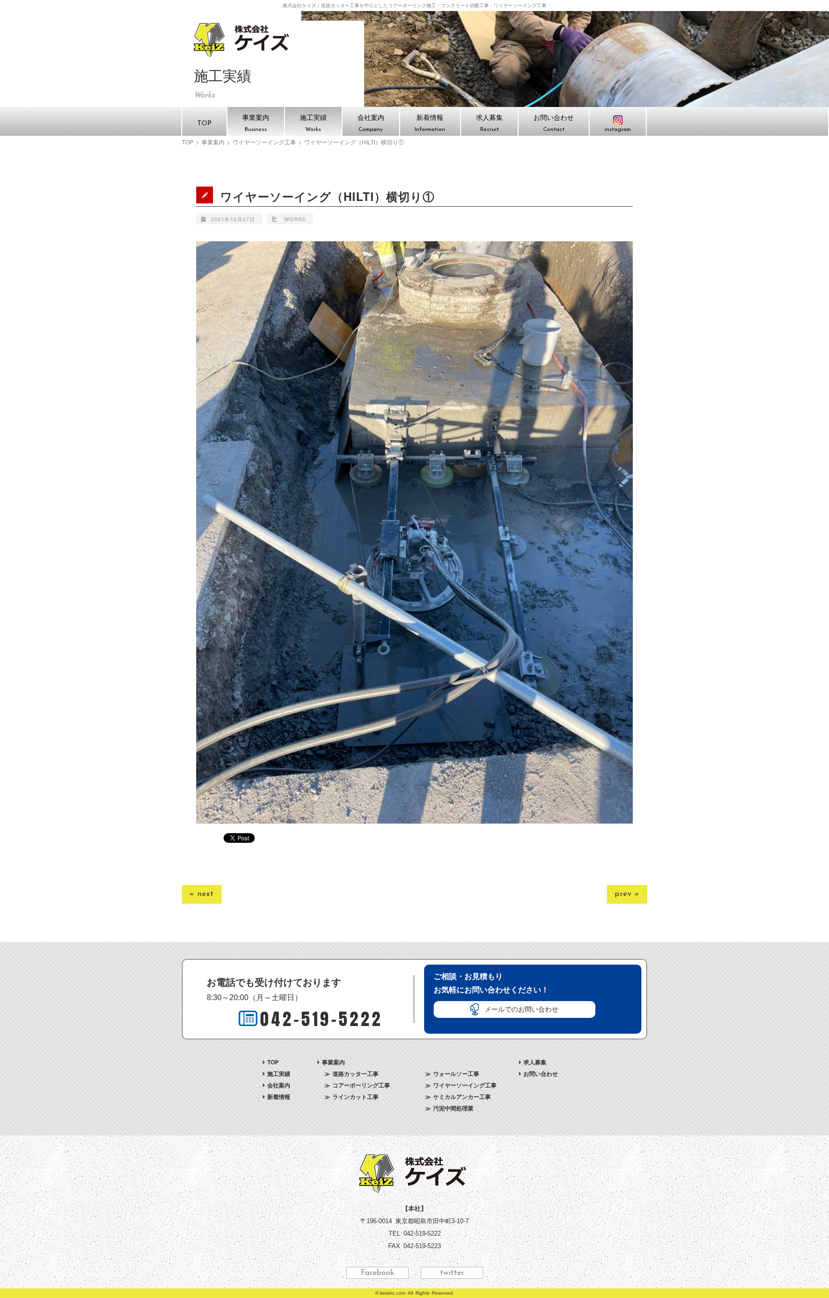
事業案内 (213, 142)
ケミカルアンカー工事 (462, 1096)
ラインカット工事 (355, 1096)
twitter (452, 1273)
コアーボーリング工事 (361, 1085)
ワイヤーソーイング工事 (264, 142)
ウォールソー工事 (456, 1073)
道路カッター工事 (355, 1073)
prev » (627, 894)
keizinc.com (392, 1293)
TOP (187, 142)
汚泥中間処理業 (453, 1108)
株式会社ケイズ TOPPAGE (243, 40)
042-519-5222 (321, 1019)
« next (201, 894)
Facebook (377, 1273)
